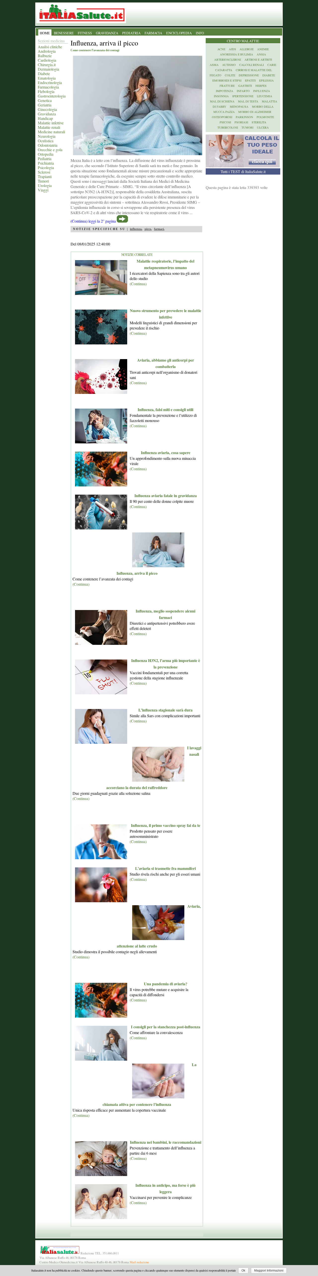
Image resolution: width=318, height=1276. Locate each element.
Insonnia (221, 96)
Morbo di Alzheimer (254, 112)
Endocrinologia (50, 82)
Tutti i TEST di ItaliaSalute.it (243, 171)
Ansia (261, 54)
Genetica (45, 100)
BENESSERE (64, 33)
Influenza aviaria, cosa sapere (165, 452)
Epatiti (250, 80)
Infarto (243, 91)
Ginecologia (47, 109)
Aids (232, 49)
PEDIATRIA (131, 33)
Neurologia (46, 136)
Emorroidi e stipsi (226, 80)
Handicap (45, 118)
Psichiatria (46, 163)
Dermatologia (48, 69)
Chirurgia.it (47, 64)
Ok (243, 1270)
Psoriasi (241, 122)
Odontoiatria (47, 145)
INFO (200, 33)
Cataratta (223, 70)
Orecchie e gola (50, 149)
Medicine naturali (51, 131)
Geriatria (44, 104)
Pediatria (44, 158)
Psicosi (225, 122)
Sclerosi (44, 172)
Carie (271, 65)
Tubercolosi (227, 127)
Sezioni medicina (51, 40)
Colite (230, 75)
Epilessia (266, 80)
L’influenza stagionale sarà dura (165, 710)
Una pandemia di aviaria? (165, 984)
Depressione (249, 75)
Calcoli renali (251, 65)
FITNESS (85, 33)
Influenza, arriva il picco (137, 573)
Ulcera (263, 127)
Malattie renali (49, 127)
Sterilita (259, 122)
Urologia (45, 185)
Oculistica (45, 140)
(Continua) (138, 283)
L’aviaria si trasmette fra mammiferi (165, 868)
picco (148, 229)
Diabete (44, 73)
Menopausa (239, 106)
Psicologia (46, 167)
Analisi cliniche (50, 46)
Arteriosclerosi (227, 59)
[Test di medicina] (243, 165)
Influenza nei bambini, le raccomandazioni (165, 1142)
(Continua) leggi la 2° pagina (93, 221)
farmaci (159, 229)
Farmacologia (48, 87)
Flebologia (46, 91)
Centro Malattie (243, 41)
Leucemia (264, 96)
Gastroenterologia (52, 95)
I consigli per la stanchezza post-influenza (165, 1027)
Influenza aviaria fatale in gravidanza (165, 495)
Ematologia (47, 78)
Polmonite (265, 117)
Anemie (263, 49)
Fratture (227, 86)
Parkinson (244, 117)
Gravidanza (47, 113)
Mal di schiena (222, 101)
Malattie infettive (51, 122)
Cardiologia (47, 60)
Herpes (261, 86)
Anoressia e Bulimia (236, 54)
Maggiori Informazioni (268, 1270)
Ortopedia (45, 154)
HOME (45, 33)
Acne (221, 49)
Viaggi (43, 189)
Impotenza (224, 91)
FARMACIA (153, 33)
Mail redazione (139, 1262)
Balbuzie (45, 55)
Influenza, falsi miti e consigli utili (165, 409)
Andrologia (47, 51)
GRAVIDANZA (107, 33)
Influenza (261, 91)
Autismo (229, 65)
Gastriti (245, 86)
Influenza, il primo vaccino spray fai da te (165, 825)
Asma (214, 65)
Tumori (43, 181)
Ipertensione (242, 96)
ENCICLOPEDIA (179, 33)
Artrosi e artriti (258, 59)
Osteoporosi (222, 117)
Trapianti (45, 176)
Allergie (246, 49)
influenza (136, 229)
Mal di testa (248, 101)
